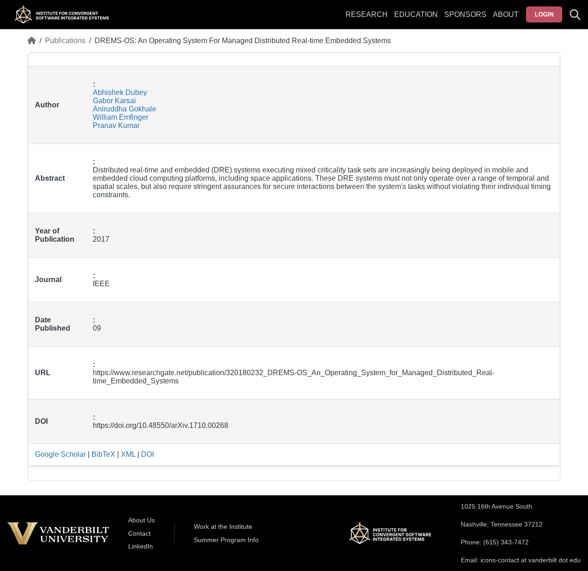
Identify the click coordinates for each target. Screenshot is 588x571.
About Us (141, 520)
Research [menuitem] (366, 14)
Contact (139, 533)
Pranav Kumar (116, 125)
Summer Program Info (226, 539)
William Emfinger (120, 117)
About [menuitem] (506, 14)
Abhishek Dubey (120, 92)
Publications (65, 40)
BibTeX (103, 454)
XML (128, 454)
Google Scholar (60, 454)
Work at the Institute (223, 526)
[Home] (32, 41)
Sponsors (465, 14)
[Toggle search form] (575, 14)
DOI (147, 454)
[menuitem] (465, 20)
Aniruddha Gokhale (124, 109)
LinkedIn (140, 546)
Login (544, 14)
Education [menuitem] (416, 14)
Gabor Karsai (114, 101)
